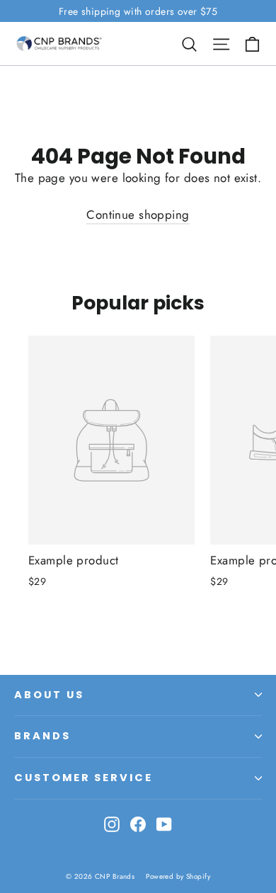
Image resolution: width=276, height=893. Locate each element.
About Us (49, 695)
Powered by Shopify (178, 876)
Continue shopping (137, 214)
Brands (42, 736)
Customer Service (83, 777)
